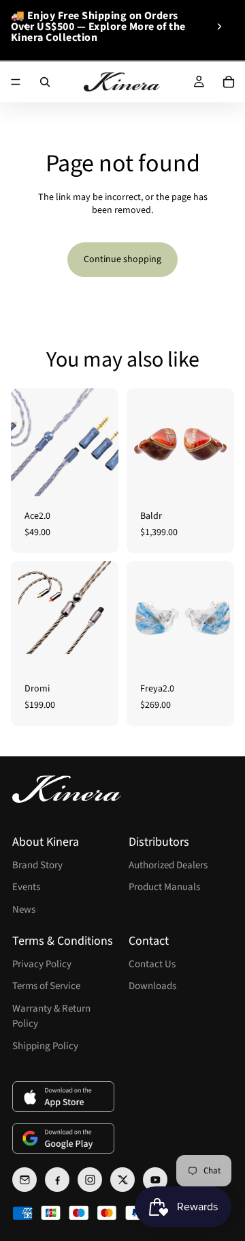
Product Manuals (164, 887)
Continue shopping (122, 259)
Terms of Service (46, 986)
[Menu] (15, 82)
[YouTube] (155, 1179)
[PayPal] (135, 1213)
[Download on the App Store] (63, 1096)
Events (26, 887)
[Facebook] (57, 1179)
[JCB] (50, 1213)
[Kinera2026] (66, 789)
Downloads (152, 986)
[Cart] (229, 82)
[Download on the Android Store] (63, 1138)
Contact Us (152, 964)
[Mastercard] (107, 1213)
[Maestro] (78, 1213)
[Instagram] (90, 1179)
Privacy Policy (41, 964)
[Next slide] (219, 27)
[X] (122, 1179)
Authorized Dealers (168, 865)
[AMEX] (22, 1213)
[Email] (24, 1179)
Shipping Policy (45, 1046)
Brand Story (37, 865)
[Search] (45, 82)
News (23, 909)
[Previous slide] (26, 27)
